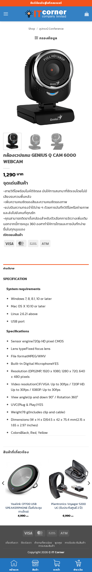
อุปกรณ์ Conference (51, 29)
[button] (5, 14)
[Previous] (10, 86)
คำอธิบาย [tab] (9, 268)
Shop (31, 29)
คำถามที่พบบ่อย (43, 543)
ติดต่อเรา (26, 543)
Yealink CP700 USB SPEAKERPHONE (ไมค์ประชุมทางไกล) (23, 507)
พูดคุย (58, 543)
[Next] (82, 86)
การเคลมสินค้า (47, 546)
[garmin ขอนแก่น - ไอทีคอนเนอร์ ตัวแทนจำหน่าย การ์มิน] (46, 14)
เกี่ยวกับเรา (12, 543)
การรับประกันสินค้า (75, 543)
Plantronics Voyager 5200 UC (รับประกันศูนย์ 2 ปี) (68, 506)
